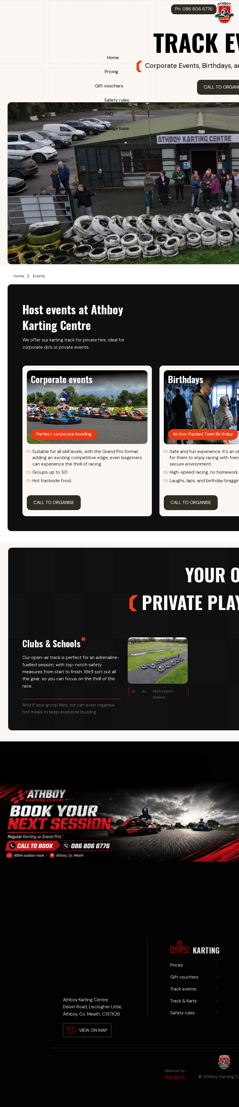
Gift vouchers (109, 86)
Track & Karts (183, 1001)
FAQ (109, 114)
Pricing (111, 72)
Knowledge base (112, 128)
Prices (176, 965)
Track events (183, 989)
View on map (93, 1030)
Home (113, 58)
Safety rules (116, 100)
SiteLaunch (175, 1076)
